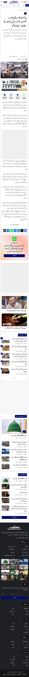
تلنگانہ (18, 5)
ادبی (13, 657)
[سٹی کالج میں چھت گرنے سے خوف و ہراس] (5, 466)
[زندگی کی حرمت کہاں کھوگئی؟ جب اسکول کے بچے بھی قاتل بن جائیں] (5, 486)
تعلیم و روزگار (12, 660)
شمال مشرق (12, 629)
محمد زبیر (21, 57)
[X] (25, 538)
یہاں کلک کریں (14, 256)
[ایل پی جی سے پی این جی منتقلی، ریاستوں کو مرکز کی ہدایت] (5, 348)
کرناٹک (27, 614)
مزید (14, 378)
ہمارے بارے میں (11, 547)
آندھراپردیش (12, 611)
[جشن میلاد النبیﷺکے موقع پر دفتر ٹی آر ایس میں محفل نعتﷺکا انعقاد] (5, 459)
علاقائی (14, 5)
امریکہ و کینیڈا (12, 642)
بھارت (13, 624)
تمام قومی (26, 624)
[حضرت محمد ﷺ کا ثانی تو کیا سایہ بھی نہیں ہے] (5, 480)
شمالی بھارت (26, 632)
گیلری (13, 666)
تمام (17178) (14, 517)
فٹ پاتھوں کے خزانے (23, 493)
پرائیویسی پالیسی (19, 674)
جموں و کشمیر (26, 627)
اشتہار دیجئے (12, 552)
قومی (9, 5)
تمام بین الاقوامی (25, 642)
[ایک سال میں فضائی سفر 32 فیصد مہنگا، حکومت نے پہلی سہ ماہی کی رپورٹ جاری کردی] (5, 340)
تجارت (27, 660)
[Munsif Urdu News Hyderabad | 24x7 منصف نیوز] (14, 2)
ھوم (24, 10)
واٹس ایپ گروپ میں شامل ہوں (9, 555)
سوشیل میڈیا (12, 663)
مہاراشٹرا (13, 614)
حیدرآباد (23, 5)
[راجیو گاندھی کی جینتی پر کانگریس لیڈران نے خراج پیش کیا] (5, 363)
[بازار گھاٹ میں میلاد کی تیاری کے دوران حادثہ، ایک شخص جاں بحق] (14, 577)
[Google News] (14, 224)
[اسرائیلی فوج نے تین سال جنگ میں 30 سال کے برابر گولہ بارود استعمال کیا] (5, 443)
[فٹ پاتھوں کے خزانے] (5, 494)
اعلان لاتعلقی (24, 674)
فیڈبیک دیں (8, 674)
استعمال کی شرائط (13, 674)
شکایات (4, 674)
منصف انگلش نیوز (25, 549)
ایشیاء (6, 5)
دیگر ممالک (12, 645)
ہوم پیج (27, 547)
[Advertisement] (14, 48)
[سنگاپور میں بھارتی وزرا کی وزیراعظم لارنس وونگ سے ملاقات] (5, 371)
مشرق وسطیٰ (26, 648)
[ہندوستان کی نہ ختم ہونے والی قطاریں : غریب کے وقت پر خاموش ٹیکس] (5, 500)
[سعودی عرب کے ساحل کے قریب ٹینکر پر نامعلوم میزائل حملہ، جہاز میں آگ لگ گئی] (5, 451)
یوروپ (13, 648)
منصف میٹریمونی (11, 549)
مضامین (26, 657)
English (5, 2)
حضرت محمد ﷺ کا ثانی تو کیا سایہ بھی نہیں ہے (19, 435)
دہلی (19, 10)
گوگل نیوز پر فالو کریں (24, 555)
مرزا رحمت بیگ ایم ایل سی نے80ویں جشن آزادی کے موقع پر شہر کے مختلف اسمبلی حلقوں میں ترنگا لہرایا (19, 508)
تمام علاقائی (26, 608)
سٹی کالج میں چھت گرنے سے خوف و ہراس (20, 465)
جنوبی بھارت (12, 627)
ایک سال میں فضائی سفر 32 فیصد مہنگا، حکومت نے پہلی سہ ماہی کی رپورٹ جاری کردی (19, 340)
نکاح (27, 666)
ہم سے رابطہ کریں (25, 552)
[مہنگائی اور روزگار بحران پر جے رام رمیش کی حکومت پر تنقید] (23, 566)
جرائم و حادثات (25, 663)
